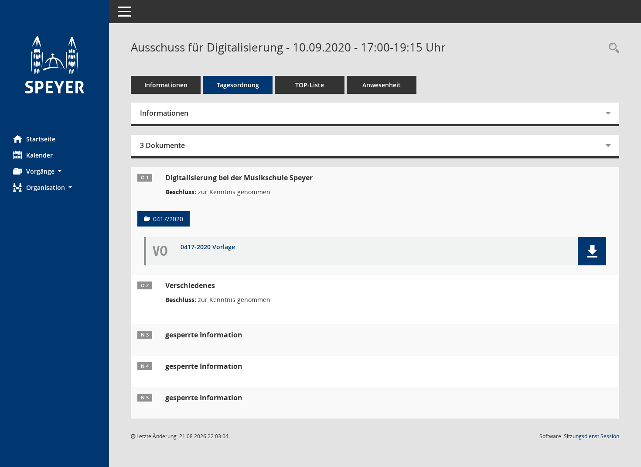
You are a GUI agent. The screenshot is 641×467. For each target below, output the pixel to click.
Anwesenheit (381, 85)
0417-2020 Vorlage (208, 247)
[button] (54, 171)
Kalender (39, 155)
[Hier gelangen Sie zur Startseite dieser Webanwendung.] (54, 64)
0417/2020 (168, 219)
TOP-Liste (309, 85)
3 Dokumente (162, 145)
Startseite (40, 139)
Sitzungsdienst (591, 436)
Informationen (166, 85)
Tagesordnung (238, 85)
